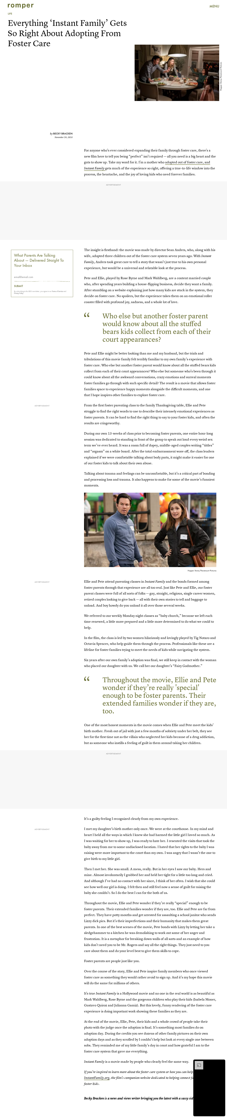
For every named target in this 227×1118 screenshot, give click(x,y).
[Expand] (197, 1063)
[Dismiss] (221, 1063)
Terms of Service (57, 291)
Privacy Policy (18, 293)
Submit (18, 286)
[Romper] (21, 6)
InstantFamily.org (96, 1078)
